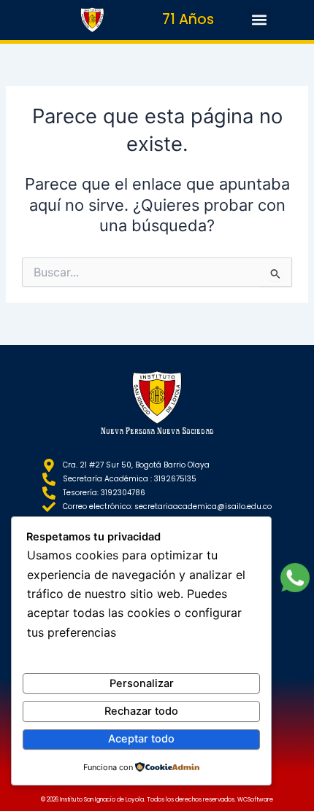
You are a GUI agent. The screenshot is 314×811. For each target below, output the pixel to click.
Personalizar (142, 683)
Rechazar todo (141, 711)
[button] (259, 20)
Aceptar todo (141, 738)
